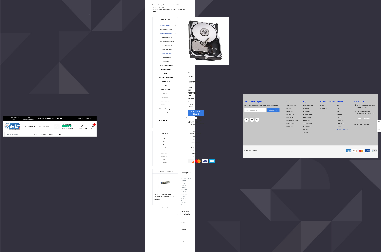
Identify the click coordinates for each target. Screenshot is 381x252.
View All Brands (343, 129)
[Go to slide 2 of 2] (183, 241)
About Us (88, 118)
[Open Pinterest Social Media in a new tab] (257, 120)
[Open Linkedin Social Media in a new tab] (252, 120)
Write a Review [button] (191, 106)
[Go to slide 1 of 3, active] (162, 207)
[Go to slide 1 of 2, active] (181, 241)
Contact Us (81, 118)
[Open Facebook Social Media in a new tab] (246, 120)
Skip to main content (190, 118)
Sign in (80, 128)
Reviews (70, 128)
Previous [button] (155, 182)
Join (86, 128)
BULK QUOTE (202, 122)
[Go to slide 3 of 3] (167, 207)
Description (186, 173)
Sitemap (305, 132)
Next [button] (175, 182)
